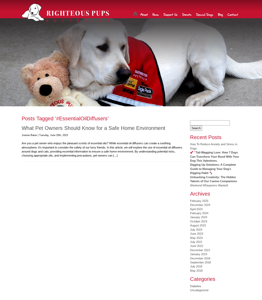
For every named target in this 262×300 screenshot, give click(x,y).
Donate (186, 14)
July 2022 (196, 241)
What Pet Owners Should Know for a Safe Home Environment (93, 128)
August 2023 (198, 225)
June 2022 (196, 246)
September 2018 (200, 262)
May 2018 (196, 270)
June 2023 (196, 233)
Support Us (170, 14)
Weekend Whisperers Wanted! (209, 185)
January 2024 (198, 217)
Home (135, 14)
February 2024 (199, 213)
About (144, 14)
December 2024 (200, 205)
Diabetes (195, 286)
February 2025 (199, 200)
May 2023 (196, 237)
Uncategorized (199, 290)
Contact (232, 14)
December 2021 (200, 250)
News (155, 14)
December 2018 (200, 258)
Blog (220, 14)
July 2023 (196, 229)
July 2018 (196, 266)
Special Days (204, 14)
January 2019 (198, 254)
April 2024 (196, 209)
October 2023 (198, 221)
